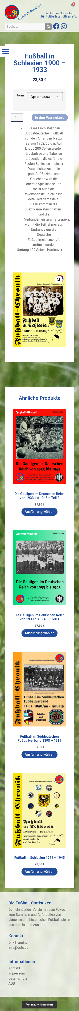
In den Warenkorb (49, 117)
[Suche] (48, 26)
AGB (11, 983)
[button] (5, 51)
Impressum (16, 973)
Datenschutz (17, 978)
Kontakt (14, 968)
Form (20, 95)
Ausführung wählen (39, 512)
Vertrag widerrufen (39, 1004)
